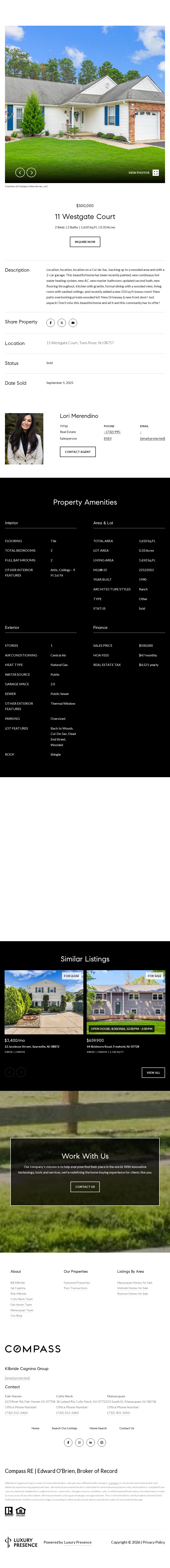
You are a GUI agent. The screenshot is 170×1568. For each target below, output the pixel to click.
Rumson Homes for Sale (132, 1293)
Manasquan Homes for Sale (134, 1282)
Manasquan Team (22, 1310)
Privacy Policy (154, 1542)
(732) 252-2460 (16, 1413)
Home (35, 1428)
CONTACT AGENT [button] (78, 452)
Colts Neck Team (22, 1299)
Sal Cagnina (18, 1288)
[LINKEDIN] (90, 1442)
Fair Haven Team (21, 1304)
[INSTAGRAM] (79, 1442)
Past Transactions (75, 1288)
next (31, 172)
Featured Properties (77, 1282)
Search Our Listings (64, 1428)
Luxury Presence (78, 1542)
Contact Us (126, 1428)
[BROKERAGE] (102, 1442)
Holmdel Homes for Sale (132, 1288)
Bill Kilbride (18, 1282)
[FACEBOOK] (68, 1442)
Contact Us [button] (85, 1186)
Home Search (98, 1428)
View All (153, 1072)
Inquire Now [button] (85, 242)
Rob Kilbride (18, 1293)
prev (20, 172)
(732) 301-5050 (118, 1413)
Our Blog (16, 1315)
